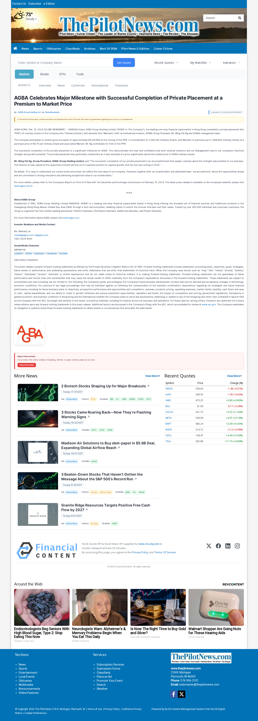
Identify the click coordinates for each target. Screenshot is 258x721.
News (61, 85)
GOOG (169, 412)
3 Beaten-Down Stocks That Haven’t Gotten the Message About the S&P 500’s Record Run (102, 476)
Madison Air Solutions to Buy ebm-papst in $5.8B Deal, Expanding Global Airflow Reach (108, 445)
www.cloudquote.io (150, 544)
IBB (111, 399)
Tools (80, 74)
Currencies (78, 85)
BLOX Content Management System (185, 709)
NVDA (168, 429)
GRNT (114, 523)
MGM (109, 430)
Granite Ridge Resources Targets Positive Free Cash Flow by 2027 (105, 507)
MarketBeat (71, 399)
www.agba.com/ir (23, 185)
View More (151, 376)
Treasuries (121, 85)
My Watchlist (198, 63)
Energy (94, 523)
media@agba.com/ (24, 235)
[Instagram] (237, 550)
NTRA (141, 399)
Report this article (27, 365)
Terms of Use (94, 709)
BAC (167, 406)
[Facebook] (218, 550)
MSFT (168, 423)
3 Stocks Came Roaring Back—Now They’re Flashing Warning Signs (106, 414)
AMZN (169, 388)
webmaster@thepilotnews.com (199, 684)
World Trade (105, 492)
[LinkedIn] (228, 550)
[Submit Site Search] (240, 18)
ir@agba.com (41, 235)
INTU (94, 430)
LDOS (101, 430)
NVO (149, 399)
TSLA (168, 441)
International (100, 85)
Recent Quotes (164, 63)
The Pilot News (43, 709)
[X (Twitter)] (209, 550)
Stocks (44, 74)
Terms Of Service (165, 552)
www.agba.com (71, 217)
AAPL (168, 394)
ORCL (168, 435)
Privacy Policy (140, 552)
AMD (168, 400)
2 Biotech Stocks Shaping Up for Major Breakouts (105, 386)
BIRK (128, 492)
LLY (117, 399)
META (168, 418)
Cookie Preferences (36, 713)
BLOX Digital (218, 709)
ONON (141, 492)
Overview (45, 85)
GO (134, 492)
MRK (124, 399)
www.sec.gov (209, 304)
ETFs (62, 74)
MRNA (132, 399)
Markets (24, 74)
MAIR (94, 461)
